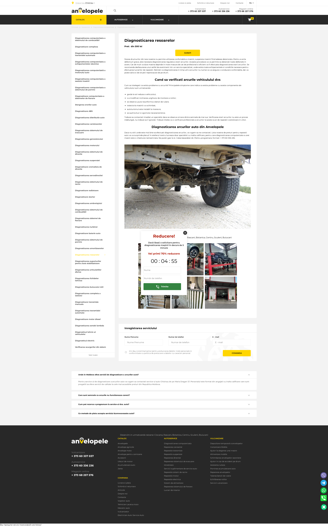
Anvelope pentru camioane (130, 454)
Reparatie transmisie (173, 451)
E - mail (215, 337)
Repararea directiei (172, 458)
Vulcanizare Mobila (218, 447)
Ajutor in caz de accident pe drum (225, 461)
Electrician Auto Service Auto (131, 515)
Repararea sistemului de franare (178, 487)
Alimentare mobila (218, 454)
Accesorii (122, 458)
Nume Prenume (131, 337)
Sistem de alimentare (173, 483)
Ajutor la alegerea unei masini (223, 451)
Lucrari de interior (172, 490)
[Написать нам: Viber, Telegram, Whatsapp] (324, 507)
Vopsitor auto (124, 501)
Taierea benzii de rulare (220, 476)
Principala (74, 27)
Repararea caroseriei (173, 447)
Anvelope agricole (126, 447)
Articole (121, 490)
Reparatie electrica (172, 479)
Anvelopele (123, 443)
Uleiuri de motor (125, 461)
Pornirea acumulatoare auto (223, 469)
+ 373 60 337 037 (197, 11)
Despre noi (225, 3)
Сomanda (237, 353)
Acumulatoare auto (126, 465)
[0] (249, 19)
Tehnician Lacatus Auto (128, 504)
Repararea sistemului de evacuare (179, 461)
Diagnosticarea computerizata (103, 27)
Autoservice (86, 27)
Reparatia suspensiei (173, 454)
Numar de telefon (176, 337)
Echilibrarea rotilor (218, 479)
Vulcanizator (123, 512)
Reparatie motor (171, 476)
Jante (120, 469)
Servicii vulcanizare (218, 483)
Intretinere (168, 465)
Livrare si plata (185, 3)
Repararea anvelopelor (220, 472)
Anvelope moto (125, 451)
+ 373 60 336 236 (220, 11)
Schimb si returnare (205, 3)
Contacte (239, 3)
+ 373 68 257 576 (244, 11)
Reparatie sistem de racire (175, 472)
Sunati (187, 53)
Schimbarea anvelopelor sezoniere (225, 458)
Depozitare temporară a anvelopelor (226, 443)
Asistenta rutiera (217, 465)
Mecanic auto (124, 508)
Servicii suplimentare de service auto (180, 469)
